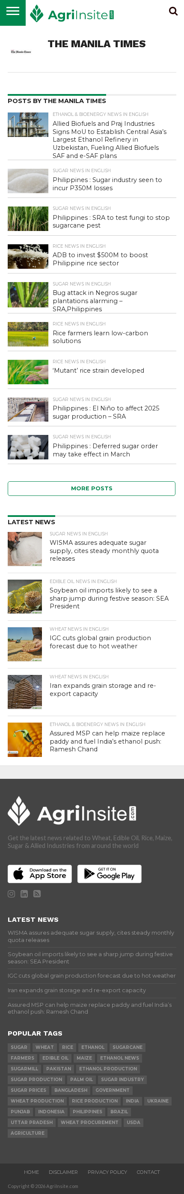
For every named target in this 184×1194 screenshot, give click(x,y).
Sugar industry (122, 1079)
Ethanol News (119, 1058)
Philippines (87, 1112)
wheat (45, 1047)
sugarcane (127, 1047)
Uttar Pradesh (32, 1122)
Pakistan (58, 1069)
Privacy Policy (107, 1172)
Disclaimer (63, 1172)
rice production (95, 1101)
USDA (133, 1122)
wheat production (37, 1101)
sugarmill (24, 1069)
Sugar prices (28, 1090)
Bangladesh (70, 1090)
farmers (22, 1058)
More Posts (92, 488)
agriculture (28, 1133)
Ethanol (92, 1047)
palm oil (81, 1079)
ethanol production (108, 1069)
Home (31, 1172)
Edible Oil (55, 1058)
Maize (84, 1058)
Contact (148, 1172)
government (112, 1090)
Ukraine (158, 1101)
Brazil (119, 1112)
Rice (67, 1047)
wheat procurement (90, 1122)
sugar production (36, 1079)
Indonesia (51, 1112)
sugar (19, 1047)
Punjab (20, 1112)
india (132, 1101)
